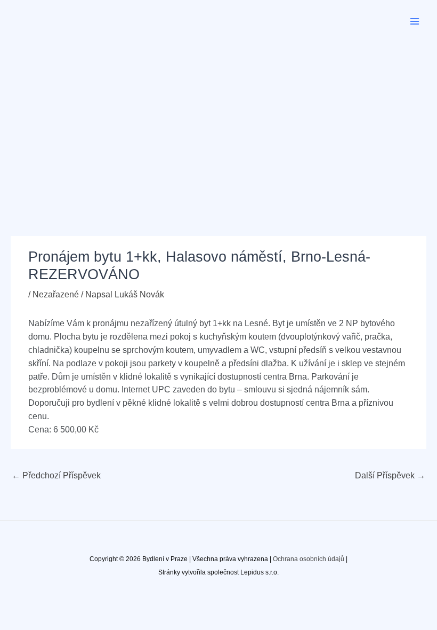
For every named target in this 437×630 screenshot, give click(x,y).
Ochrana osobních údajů (308, 559)
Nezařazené (56, 294)
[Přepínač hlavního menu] (414, 21)
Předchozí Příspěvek (56, 475)
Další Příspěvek (390, 475)
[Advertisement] (218, 123)
